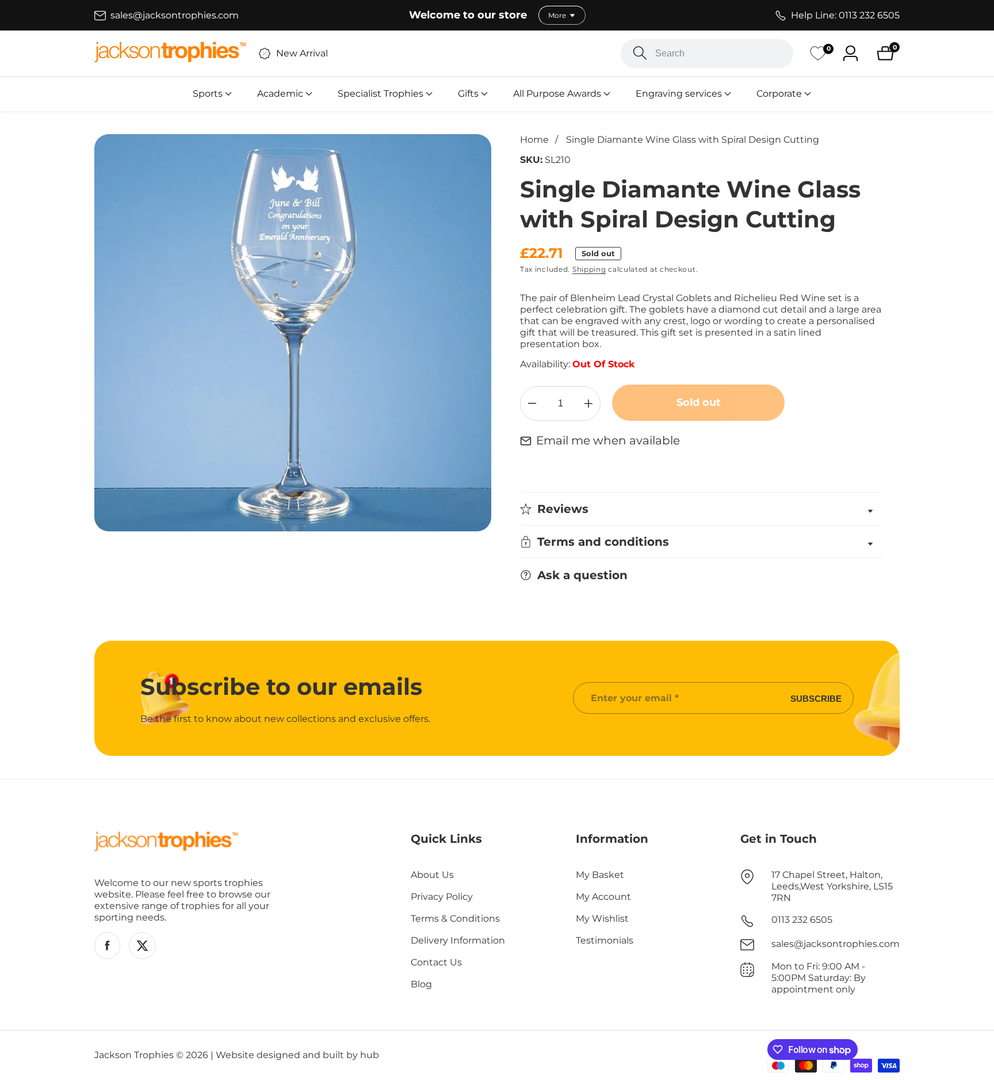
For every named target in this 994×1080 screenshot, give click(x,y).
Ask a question (582, 575)
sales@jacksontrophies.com (835, 943)
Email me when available (608, 440)
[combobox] (707, 53)
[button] (208, 94)
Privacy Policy (442, 896)
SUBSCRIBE (816, 698)
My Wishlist (602, 918)
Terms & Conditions (455, 918)
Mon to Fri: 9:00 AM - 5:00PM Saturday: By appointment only (818, 978)
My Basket (600, 874)
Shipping (589, 269)
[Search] (640, 53)
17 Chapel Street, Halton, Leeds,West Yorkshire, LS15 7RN (832, 886)
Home (534, 139)
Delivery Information (458, 940)
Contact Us (436, 962)
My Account (603, 896)
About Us (432, 874)
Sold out (698, 402)
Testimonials (604, 940)
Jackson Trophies (134, 1055)
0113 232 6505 (801, 919)
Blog (421, 984)
